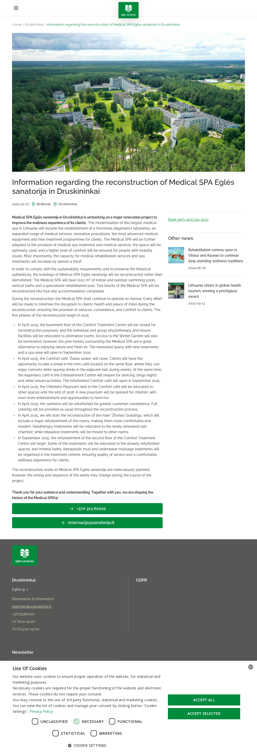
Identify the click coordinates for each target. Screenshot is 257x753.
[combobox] (250, 667)
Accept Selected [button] (204, 713)
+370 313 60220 (91, 508)
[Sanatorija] (128, 10)
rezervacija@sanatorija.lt (91, 522)
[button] (87, 745)
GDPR (141, 580)
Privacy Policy (41, 711)
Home (17, 24)
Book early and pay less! (188, 219)
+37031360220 (23, 614)
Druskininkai (34, 24)
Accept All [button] (204, 699)
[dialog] (128, 707)
